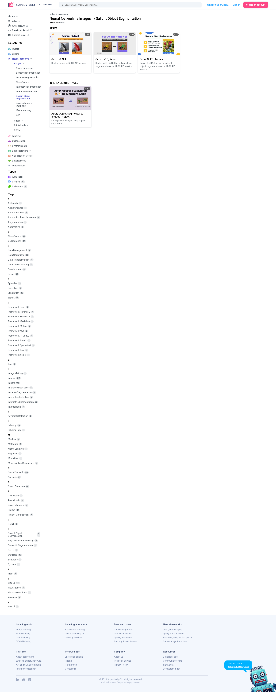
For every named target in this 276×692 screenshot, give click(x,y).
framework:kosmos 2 (20, 316)
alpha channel (17, 208)
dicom (13, 274)
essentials (14, 288)
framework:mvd (17, 331)
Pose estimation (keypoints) (24, 104)
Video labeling (23, 633)
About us (118, 657)
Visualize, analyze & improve (177, 637)
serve (12, 550)
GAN (18, 115)
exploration (15, 293)
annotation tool (17, 212)
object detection (18, 486)
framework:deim (18, 307)
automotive (15, 227)
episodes (14, 283)
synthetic (14, 559)
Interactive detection (26, 91)
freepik (120, 682)
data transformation (20, 259)
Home (15, 16)
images (14, 378)
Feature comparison (26, 668)
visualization (16, 587)
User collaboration (123, 633)
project (13, 510)
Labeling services (73, 637)
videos (13, 583)
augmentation (17, 222)
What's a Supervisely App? (29, 661)
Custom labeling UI (74, 633)
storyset (136, 682)
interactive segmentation (22, 402)
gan (11, 364)
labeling (14, 425)
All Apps (16, 21)
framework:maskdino (20, 321)
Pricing (68, 661)
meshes (13, 439)
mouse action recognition (22, 463)
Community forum (172, 661)
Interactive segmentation (28, 87)
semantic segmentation (22, 545)
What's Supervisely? (218, 4)
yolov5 (13, 606)
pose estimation (17, 505)
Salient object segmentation (23, 97)
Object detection (24, 68)
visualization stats (19, 592)
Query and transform (173, 633)
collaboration (16, 241)
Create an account (255, 5)
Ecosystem (45, 4)
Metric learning (23, 110)
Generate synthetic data (175, 641)
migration (14, 453)
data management (19, 250)
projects (18, 181)
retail (12, 524)
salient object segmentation (23, 534)
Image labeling (23, 629)
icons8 (113, 682)
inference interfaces (20, 387)
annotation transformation (23, 217)
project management (20, 514)
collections (19, 186)
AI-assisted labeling (75, 629)
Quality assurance (123, 637)
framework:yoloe (18, 355)
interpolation (16, 406)
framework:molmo (19, 326)
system (13, 564)
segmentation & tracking (22, 540)
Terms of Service (122, 661)
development (16, 269)
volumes (14, 597)
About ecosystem (25, 657)
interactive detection (20, 397)
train (12, 573)
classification (16, 236)
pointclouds (15, 500)
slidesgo (127, 682)
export (13, 297)
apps (17, 177)
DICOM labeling (23, 641)
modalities (14, 458)
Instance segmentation (27, 77)
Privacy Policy (121, 664)
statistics (14, 555)
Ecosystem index (171, 668)
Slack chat (168, 664)
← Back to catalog (59, 14)
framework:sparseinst (21, 345)
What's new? (18, 26)
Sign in (236, 4)
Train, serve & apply (173, 629)
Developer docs (171, 657)
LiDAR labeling (23, 637)
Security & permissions (125, 641)
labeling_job (16, 430)
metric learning (17, 449)
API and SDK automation (28, 664)
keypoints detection (19, 416)
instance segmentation (21, 392)
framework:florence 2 (20, 312)
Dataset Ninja (19, 35)
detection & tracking (20, 264)
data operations (18, 255)
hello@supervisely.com (238, 666)
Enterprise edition (74, 657)
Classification (22, 82)
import (13, 383)
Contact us (70, 668)
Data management (123, 629)
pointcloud (15, 495)
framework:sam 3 (18, 340)
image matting (17, 373)
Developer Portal (20, 30)
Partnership (71, 664)
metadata (14, 444)
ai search (14, 203)
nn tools (14, 477)
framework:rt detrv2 (20, 335)
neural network (18, 472)
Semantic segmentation (28, 73)
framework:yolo (17, 350)
